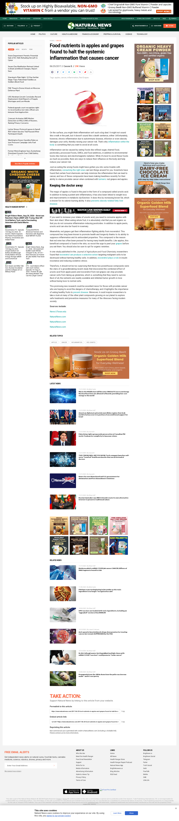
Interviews (37, 18)
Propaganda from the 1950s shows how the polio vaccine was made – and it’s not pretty (102, 675)
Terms (65, 799)
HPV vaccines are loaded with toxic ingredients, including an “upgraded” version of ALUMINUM (103, 612)
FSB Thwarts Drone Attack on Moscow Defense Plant (24, 89)
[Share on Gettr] (85, 72)
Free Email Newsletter (84, 759)
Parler (145, 762)
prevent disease (80, 292)
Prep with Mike (25, 18)
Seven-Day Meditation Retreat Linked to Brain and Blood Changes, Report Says (23, 68)
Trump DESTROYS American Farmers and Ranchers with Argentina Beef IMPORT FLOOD (35, 233)
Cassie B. (68, 66)
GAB (144, 777)
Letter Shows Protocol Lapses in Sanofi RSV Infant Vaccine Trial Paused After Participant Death (24, 131)
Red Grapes (84, 78)
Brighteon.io (147, 753)
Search (173, 18)
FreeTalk (146, 771)
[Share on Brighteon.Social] (52, 72)
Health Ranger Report (15, 207)
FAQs (164, 18)
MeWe (145, 774)
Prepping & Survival (112, 34)
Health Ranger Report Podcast (121, 762)
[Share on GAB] (74, 72)
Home (5, 18)
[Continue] (54, 765)
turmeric (102, 179)
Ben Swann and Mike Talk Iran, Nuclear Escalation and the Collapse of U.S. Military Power (14, 269)
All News (113, 756)
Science (129, 34)
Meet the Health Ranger (84, 756)
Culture (53, 34)
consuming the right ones (73, 170)
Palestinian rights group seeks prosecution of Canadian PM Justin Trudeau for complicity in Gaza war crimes (102, 435)
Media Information (82, 768)
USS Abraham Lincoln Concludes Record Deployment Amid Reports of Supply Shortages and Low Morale (24, 99)
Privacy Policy (81, 777)
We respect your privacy (13, 771)
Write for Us (80, 765)
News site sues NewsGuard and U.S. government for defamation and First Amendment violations (99, 477)
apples (57, 78)
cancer (63, 78)
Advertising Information (84, 771)
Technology (142, 34)
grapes (119, 243)
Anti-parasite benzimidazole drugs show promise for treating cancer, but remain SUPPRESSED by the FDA (103, 633)
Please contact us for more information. (64, 733)
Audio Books (48, 18)
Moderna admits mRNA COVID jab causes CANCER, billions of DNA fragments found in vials (103, 569)
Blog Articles (115, 771)
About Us (156, 18)
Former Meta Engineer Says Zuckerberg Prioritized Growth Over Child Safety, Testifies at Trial (24, 153)
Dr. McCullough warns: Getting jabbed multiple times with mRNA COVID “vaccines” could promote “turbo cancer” (101, 654)
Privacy (58, 799)
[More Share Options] (91, 72)
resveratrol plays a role (108, 258)
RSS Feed (113, 774)
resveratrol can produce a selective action (78, 254)
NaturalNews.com (58, 316)
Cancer (58, 41)
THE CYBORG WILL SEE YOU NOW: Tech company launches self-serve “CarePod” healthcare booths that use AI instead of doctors (104, 457)
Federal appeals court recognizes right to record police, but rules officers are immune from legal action (23, 109)
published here (93, 802)
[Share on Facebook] (58, 72)
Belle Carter (92, 389)
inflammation (72, 78)
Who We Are (80, 753)
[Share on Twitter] (63, 72)
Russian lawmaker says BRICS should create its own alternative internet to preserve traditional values (103, 499)
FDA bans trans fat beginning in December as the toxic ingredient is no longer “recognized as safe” (100, 591)
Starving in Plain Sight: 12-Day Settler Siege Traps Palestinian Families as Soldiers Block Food (23, 79)
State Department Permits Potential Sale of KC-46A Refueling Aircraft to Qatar (23, 57)
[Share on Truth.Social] (80, 72)
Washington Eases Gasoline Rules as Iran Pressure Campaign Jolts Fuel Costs (23, 142)
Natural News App (116, 765)
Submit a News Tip (82, 774)
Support (78, 762)
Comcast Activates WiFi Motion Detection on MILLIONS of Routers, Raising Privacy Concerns (22, 120)
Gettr (145, 768)
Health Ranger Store (117, 759)
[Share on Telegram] (69, 72)
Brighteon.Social (149, 756)
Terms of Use (81, 780)
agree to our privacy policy (59, 815)
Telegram (146, 759)
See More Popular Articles (25, 164)
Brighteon (13, 18)
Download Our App (144, 18)
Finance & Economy (90, 34)
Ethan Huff (92, 410)
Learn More (117, 813)
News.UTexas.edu (58, 311)
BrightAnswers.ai (127, 18)
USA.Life (146, 780)
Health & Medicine (69, 34)
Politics (42, 34)
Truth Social (147, 765)
